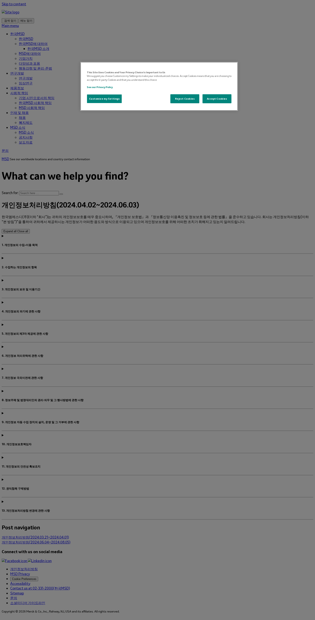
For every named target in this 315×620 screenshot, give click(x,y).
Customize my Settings (104, 98)
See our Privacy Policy (100, 87)
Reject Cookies (185, 98)
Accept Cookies (217, 98)
